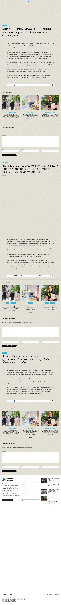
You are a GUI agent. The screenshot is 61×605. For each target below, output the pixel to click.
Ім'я (2, 149)
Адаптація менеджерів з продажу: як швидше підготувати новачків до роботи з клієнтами (30, 115)
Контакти (57, 594)
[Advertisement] (30, 14)
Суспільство (4, 25)
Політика (23, 484)
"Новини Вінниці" (12, 600)
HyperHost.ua (13, 601)
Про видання (50, 594)
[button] (29, 121)
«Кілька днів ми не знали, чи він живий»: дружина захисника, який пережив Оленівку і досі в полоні (50, 115)
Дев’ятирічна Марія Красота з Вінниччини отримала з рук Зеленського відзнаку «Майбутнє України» (53, 482)
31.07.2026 (28, 118)
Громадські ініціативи (26, 490)
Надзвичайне (24, 493)
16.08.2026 (8, 119)
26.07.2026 (48, 118)
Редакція (52, 118)
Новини (7, 112)
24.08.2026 (49, 487)
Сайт (42, 149)
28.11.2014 (4, 38)
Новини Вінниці (7, 594)
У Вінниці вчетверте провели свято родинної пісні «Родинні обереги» (53, 491)
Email (23, 149)
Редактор (13, 119)
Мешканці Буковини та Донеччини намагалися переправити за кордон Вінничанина (52, 500)
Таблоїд (23, 496)
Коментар (4, 135)
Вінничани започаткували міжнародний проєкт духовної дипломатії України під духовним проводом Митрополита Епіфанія (11, 116)
